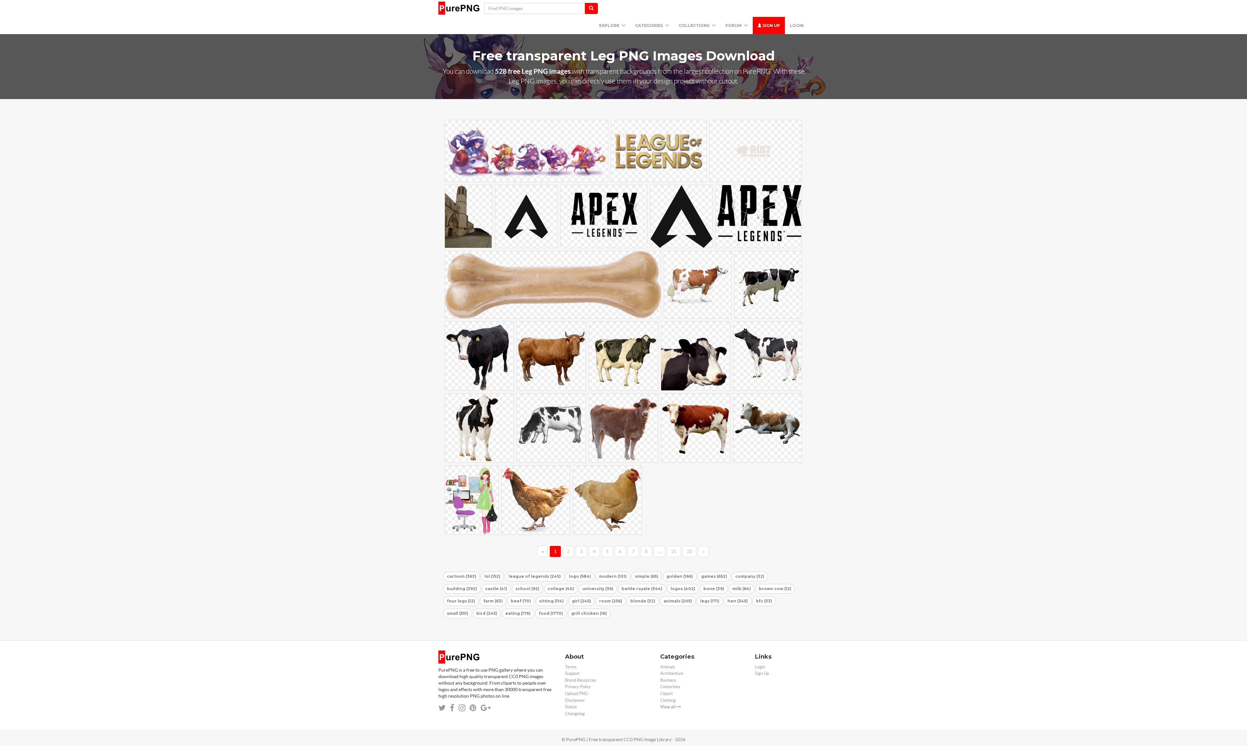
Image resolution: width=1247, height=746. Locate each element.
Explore (609, 25)
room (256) (610, 601)
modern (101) (613, 576)
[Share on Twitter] (442, 707)
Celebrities (670, 686)
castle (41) (496, 588)
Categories (649, 25)
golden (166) (679, 576)
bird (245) (486, 613)
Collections (695, 25)
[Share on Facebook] (452, 707)
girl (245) (581, 601)
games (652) (714, 576)
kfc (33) (764, 601)
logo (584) (580, 576)
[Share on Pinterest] (473, 707)
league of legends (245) (535, 576)
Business (668, 680)
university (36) (597, 588)
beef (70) (521, 601)
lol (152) (492, 576)
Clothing (668, 700)
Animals (667, 666)
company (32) (749, 576)
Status (571, 706)
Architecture (672, 673)
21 (673, 551)
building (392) (462, 588)
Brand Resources (580, 680)
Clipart (666, 693)
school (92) (527, 588)
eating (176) (518, 613)
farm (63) (493, 601)
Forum (734, 25)
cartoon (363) (461, 576)
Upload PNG (576, 693)
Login (797, 25)
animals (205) (677, 601)
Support (572, 673)
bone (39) (713, 588)
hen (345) (737, 601)
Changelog (575, 713)
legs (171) (709, 601)
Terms (571, 666)
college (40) (561, 588)
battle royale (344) (642, 588)
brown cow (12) (775, 588)
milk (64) (741, 588)
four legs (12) (461, 601)
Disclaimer (575, 700)
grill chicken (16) (589, 613)
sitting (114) (551, 601)
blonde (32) (642, 601)
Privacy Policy (578, 686)
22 (689, 551)
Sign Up (771, 25)
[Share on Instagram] (462, 707)
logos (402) (683, 588)
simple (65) (646, 576)
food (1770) (551, 613)
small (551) (457, 613)
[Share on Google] (486, 707)
